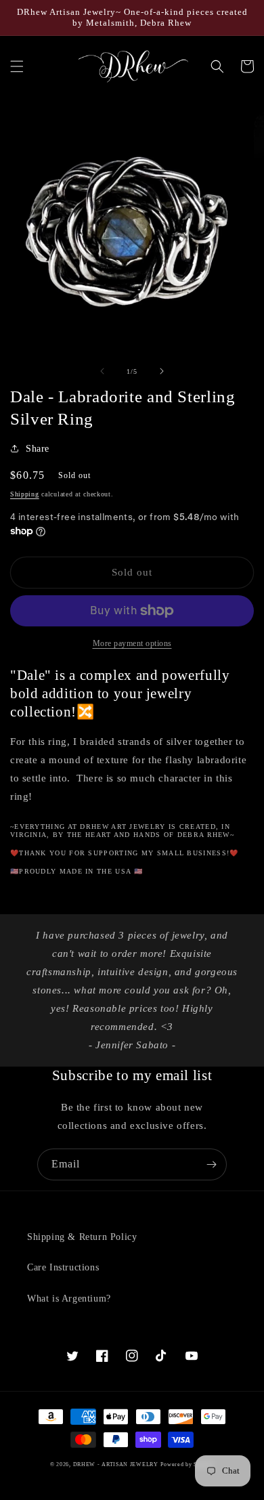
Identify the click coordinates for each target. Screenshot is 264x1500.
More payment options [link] (132, 643)
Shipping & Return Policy (82, 1237)
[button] (17, 66)
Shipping (24, 494)
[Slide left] (102, 371)
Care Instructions (63, 1267)
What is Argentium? (69, 1298)
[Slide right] (162, 371)
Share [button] (37, 449)
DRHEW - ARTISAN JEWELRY (115, 1464)
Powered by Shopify (187, 1464)
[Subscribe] (211, 1164)
